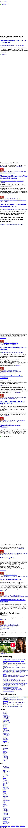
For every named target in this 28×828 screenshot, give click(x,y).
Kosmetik (5, 795)
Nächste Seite (6, 628)
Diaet (1, 173)
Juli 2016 (5, 737)
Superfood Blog (3, 1)
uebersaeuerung (6, 817)
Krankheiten (5, 796)
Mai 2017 (5, 728)
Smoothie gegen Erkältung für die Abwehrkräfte (14, 684)
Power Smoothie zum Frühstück (14, 705)
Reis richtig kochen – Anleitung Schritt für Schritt (14, 685)
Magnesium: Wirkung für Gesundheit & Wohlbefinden (15, 670)
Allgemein (5, 748)
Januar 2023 (5, 718)
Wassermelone (6, 822)
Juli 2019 (5, 725)
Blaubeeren (5, 774)
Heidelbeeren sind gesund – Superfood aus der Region (15, 675)
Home (9, 826)
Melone (4, 802)
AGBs (17, 826)
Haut (4, 784)
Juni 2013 (5, 741)
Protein (12, 371)
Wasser (20, 200)
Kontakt (13, 826)
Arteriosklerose (6, 771)
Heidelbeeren (6, 785)
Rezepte (19, 171)
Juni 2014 (5, 738)
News (19, 420)
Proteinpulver (18, 371)
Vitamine (5, 821)
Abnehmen (2, 166)
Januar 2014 (5, 739)
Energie (4, 779)
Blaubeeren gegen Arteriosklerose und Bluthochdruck (15, 683)
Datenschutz (22, 826)
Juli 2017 (5, 726)
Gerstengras (5, 782)
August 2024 (6, 717)
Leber (4, 798)
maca (4, 801)
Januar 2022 (5, 721)
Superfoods (5, 758)
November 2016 (6, 731)
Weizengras (5, 823)
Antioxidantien (6, 769)
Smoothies (5, 756)
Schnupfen (5, 809)
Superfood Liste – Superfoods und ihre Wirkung (14, 680)
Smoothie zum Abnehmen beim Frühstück (12, 689)
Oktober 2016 (6, 733)
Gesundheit (4, 344)
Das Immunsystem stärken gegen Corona (12, 688)
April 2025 (5, 715)
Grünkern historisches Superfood (10, 687)
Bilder (4, 749)
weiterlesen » (19, 166)
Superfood (4, 625)
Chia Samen (5, 775)
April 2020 (5, 724)
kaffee (4, 791)
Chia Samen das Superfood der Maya (11, 679)
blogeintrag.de (3, 827)
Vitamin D (5, 819)
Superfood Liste (3, 653)
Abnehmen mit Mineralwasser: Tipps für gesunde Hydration (13, 177)
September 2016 (6, 734)
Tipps (3, 200)
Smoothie (2, 398)
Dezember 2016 (6, 730)
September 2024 (6, 716)
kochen (4, 793)
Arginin (4, 770)
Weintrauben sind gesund (8, 691)
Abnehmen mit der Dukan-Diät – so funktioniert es (14, 659)
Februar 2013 (6, 742)
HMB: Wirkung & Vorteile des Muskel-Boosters (14, 671)
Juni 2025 (5, 713)
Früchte (4, 751)
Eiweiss (5, 421)
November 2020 (6, 722)
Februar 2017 (6, 729)
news (5, 171)
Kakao (4, 792)
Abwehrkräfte (6, 767)
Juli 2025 (5, 712)
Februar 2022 (6, 720)
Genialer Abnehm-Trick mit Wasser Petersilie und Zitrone (13, 205)
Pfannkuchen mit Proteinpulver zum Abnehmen (13, 681)
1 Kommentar (15, 344)
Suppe (4, 815)
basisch (4, 772)
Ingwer (4, 789)
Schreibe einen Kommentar (8, 173)
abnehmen (23, 171)
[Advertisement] (14, 20)
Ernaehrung (15, 200)
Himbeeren (5, 787)
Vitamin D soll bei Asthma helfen (14, 706)
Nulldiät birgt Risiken (8, 558)
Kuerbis (4, 797)
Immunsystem (6, 788)
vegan (4, 818)
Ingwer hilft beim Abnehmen (10, 579)
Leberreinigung (6, 800)
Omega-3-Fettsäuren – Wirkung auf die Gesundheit (14, 663)
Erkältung (5, 780)
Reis (4, 806)
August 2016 (6, 735)
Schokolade (5, 810)
